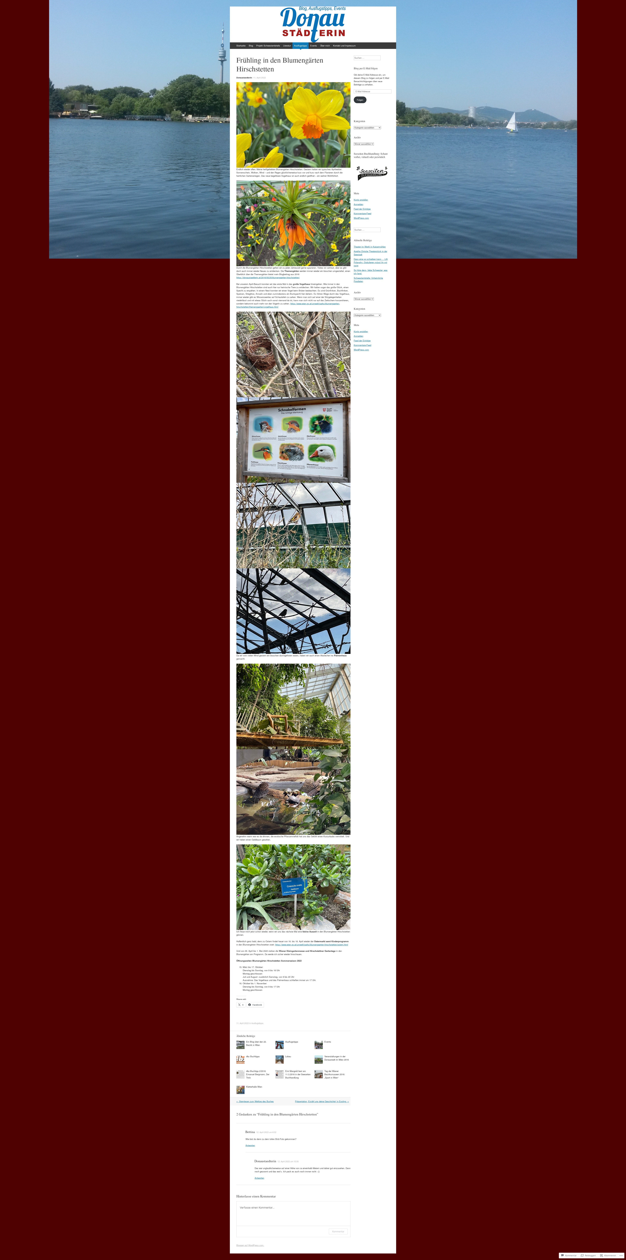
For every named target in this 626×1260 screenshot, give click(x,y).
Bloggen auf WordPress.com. (250, 1245)
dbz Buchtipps (253, 1056)
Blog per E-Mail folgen (366, 68)
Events (313, 45)
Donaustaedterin (244, 77)
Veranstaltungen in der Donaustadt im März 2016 (336, 1058)
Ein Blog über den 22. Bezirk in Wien (256, 1043)
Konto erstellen (361, 199)
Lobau (288, 1056)
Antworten (250, 1145)
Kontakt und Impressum (344, 45)
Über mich (325, 45)
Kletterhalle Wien (254, 1086)
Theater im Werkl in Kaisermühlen (370, 246)
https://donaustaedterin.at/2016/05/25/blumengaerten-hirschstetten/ (268, 277)
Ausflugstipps (300, 45)
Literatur (287, 45)
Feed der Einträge (362, 208)
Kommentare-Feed (362, 213)
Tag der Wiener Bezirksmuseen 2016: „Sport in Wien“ (334, 1074)
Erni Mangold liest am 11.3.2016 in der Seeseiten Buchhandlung (298, 1074)
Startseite (241, 45)
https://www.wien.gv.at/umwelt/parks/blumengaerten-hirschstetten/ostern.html (311, 944)
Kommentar (338, 1231)
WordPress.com (361, 218)
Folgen (360, 99)
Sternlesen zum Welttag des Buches (255, 1101)
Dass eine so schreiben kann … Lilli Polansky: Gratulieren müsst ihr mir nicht (371, 262)
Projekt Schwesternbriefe (268, 45)
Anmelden (358, 204)
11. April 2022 (259, 77)
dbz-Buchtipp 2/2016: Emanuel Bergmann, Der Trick (257, 1074)
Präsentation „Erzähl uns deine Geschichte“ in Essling (322, 1101)
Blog (251, 45)
